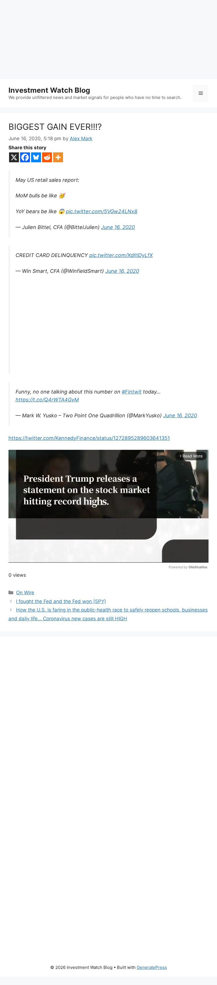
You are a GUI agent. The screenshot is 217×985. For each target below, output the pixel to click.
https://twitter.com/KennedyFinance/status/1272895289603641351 (89, 438)
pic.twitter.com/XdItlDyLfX (121, 255)
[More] (58, 157)
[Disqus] (108, 723)
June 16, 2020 (118, 227)
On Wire (25, 592)
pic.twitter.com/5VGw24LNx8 (101, 211)
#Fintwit (132, 392)
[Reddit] (47, 157)
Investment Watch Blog (49, 90)
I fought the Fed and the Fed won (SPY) (61, 601)
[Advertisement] (108, 39)
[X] (14, 157)
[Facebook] (25, 157)
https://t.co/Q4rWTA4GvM (47, 400)
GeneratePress (152, 967)
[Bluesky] (36, 157)
